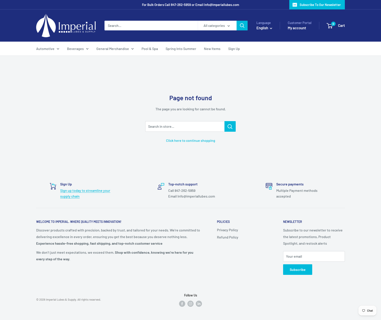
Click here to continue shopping (190, 140)
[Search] (242, 25)
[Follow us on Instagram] (190, 303)
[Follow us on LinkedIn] (199, 303)
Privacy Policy (227, 230)
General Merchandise (112, 48)
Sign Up (234, 48)
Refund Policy (227, 237)
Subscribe (298, 269)
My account (297, 28)
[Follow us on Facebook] (182, 303)
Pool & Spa (150, 48)
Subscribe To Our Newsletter (320, 5)
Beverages (75, 48)
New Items (212, 48)
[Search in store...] (230, 126)
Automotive (45, 48)
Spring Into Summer (181, 48)
